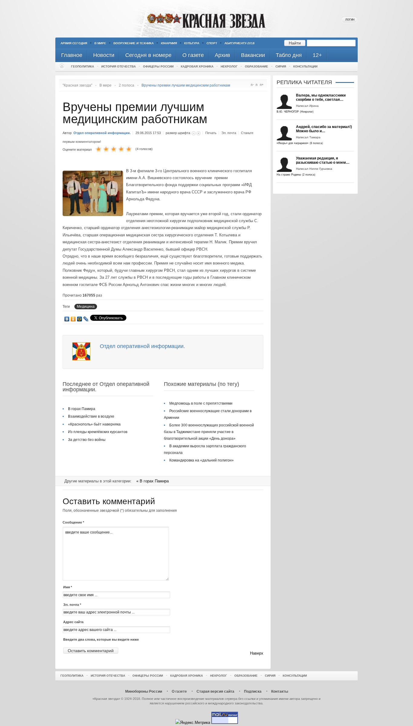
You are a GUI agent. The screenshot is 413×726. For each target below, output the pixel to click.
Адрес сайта (73, 622)
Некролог (229, 66)
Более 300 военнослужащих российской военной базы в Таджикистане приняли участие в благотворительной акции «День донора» (209, 431)
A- (252, 85)
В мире (100, 43)
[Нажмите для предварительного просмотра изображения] (94, 214)
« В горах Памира (152, 481)
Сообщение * (73, 522)
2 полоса (126, 85)
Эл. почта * (72, 604)
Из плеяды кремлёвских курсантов (97, 432)
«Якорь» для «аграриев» (292, 143)
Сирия (280, 66)
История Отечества (118, 66)
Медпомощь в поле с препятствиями (201, 403)
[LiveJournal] (86, 319)
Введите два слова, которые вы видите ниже (101, 639)
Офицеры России (158, 66)
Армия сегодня (73, 43)
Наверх (256, 653)
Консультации (305, 66)
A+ (261, 85)
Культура (191, 43)
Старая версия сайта (215, 691)
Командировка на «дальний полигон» (201, 460)
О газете (179, 691)
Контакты (279, 691)
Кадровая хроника (197, 66)
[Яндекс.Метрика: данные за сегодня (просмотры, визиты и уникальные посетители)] (192, 722)
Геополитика (82, 66)
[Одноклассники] (73, 319)
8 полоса (316, 143)
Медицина (86, 306)
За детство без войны (87, 440)
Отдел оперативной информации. (102, 133)
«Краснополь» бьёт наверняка (94, 424)
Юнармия (169, 43)
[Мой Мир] (79, 319)
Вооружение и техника (133, 43)
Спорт (212, 43)
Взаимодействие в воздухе (91, 416)
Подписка (253, 691)
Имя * (67, 587)
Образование (256, 66)
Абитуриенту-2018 (239, 43)
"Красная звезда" (77, 85)
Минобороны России (143, 691)
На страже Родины (289, 174)
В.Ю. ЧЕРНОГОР (288, 111)
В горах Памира (81, 409)
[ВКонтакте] (67, 319)
